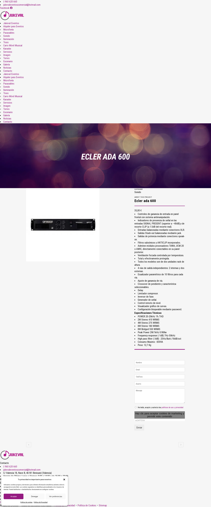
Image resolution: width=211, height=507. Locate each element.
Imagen (6, 55)
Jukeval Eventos (11, 23)
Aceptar (14, 496)
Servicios (7, 51)
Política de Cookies (87, 505)
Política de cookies (26, 502)
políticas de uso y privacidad (172, 407)
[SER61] (62, 225)
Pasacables (8, 32)
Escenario (8, 61)
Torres (6, 58)
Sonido (6, 35)
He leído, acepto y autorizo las (160, 407)
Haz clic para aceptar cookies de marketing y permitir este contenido (159, 415)
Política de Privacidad (40, 502)
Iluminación (8, 39)
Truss (6, 42)
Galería (6, 64)
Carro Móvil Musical (12, 45)
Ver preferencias (55, 496)
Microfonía (8, 29)
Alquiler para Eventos (13, 26)
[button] (64, 479)
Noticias (7, 67)
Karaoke (7, 48)
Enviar (139, 427)
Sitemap (103, 505)
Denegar (34, 496)
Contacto (7, 70)
